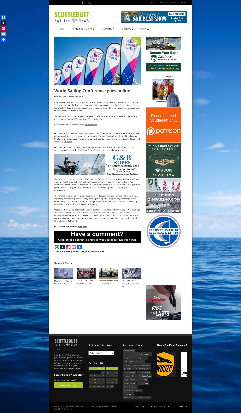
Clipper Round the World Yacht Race (137, 354)
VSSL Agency (66, 409)
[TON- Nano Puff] (163, 106)
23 (108, 383)
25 (116, 383)
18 (116, 379)
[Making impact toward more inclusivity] (63, 278)
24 (112, 383)
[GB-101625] (97, 174)
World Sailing (66, 251)
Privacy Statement (141, 406)
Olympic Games (129, 372)
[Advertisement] (163, 266)
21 (99, 383)
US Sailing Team (129, 383)
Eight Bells (127, 365)
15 (103, 379)
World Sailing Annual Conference (88, 251)
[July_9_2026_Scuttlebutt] (163, 71)
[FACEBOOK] (83, 3)
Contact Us (182, 406)
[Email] (3, 34)
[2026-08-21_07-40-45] (154, 22)
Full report (68, 141)
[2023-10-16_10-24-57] (172, 364)
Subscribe (164, 2)
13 (95, 379)
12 (90, 379)
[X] (3, 23)
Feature (137, 40)
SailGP (134, 376)
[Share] (3, 39)
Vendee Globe (143, 383)
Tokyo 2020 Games (130, 380)
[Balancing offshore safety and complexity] (131, 278)
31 (112, 386)
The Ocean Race (145, 376)
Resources (126, 29)
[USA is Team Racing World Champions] (86, 278)
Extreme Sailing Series (141, 365)
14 (99, 379)
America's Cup (129, 350)
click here (82, 226)
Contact (183, 2)
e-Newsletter (74, 368)
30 (108, 386)
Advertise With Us (158, 406)
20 (95, 383)
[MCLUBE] (163, 319)
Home (61, 29)
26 (90, 386)
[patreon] (163, 142)
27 (95, 386)
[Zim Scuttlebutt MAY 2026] (163, 213)
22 (103, 383)
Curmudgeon (129, 361)
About (153, 2)
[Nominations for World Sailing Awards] (108, 278)
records (126, 376)
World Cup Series (130, 387)
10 (112, 376)
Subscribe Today (68, 385)
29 (103, 386)
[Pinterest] (3, 28)
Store (173, 2)
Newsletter (107, 29)
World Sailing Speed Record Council (137, 398)
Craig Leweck (142, 358)
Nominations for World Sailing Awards (108, 282)
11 (116, 376)
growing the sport (130, 369)
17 (112, 379)
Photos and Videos (82, 29)
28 (99, 386)
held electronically (113, 102)
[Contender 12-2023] (163, 248)
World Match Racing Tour (133, 390)
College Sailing (129, 358)
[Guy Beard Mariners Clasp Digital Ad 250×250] (163, 177)
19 (90, 383)
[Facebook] (3, 17)
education (140, 361)
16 (108, 379)
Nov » (96, 389)
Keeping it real (144, 369)
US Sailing (143, 380)
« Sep (90, 389)
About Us (171, 406)
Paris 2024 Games (144, 372)
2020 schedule (91, 124)
